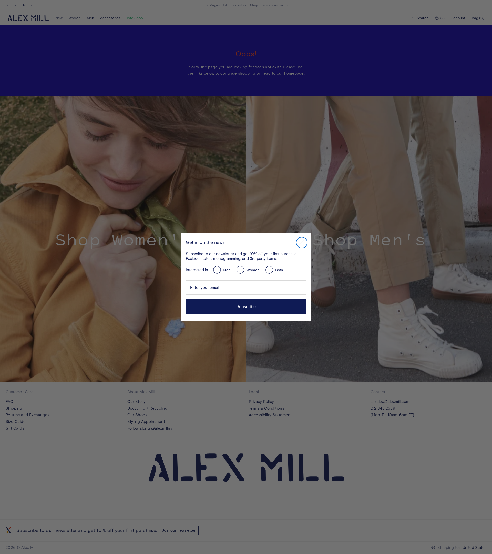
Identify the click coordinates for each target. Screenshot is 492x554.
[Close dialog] (302, 242)
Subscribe (246, 306)
